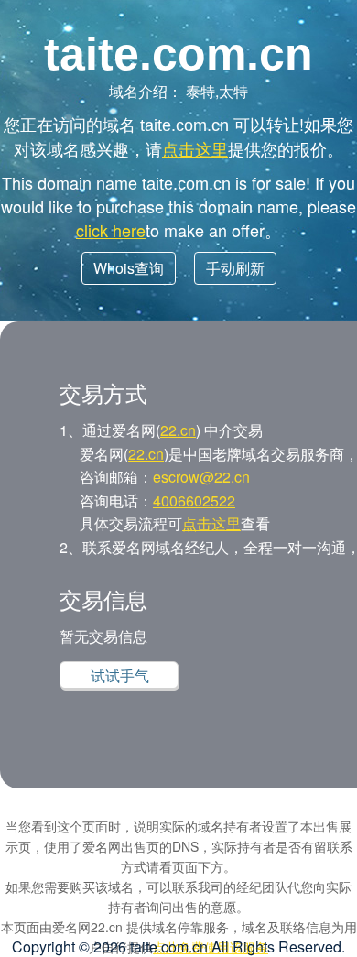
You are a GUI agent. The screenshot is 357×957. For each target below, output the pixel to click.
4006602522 (194, 500)
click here (111, 230)
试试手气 (120, 675)
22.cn (178, 429)
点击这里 (195, 148)
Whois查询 (128, 267)
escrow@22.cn (201, 476)
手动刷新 (235, 267)
